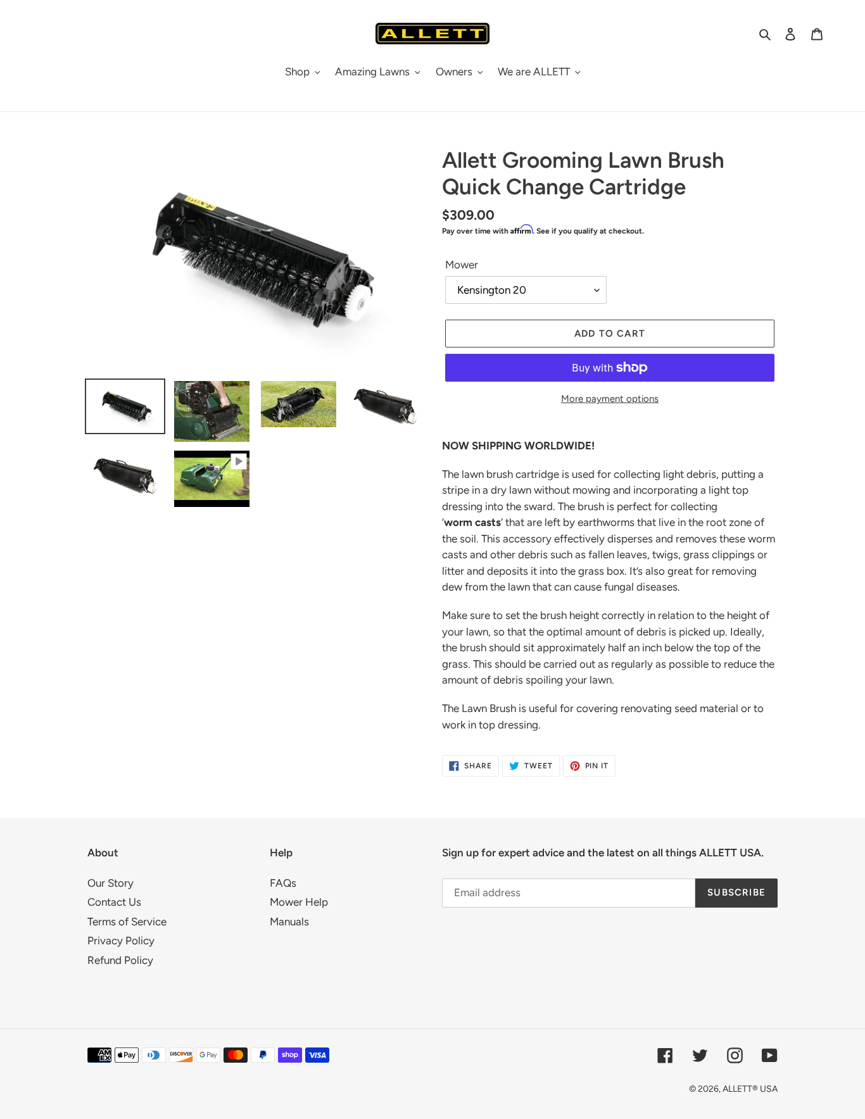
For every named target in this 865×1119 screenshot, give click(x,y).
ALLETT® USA (750, 1089)
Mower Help (299, 902)
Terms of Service (127, 921)
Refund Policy (120, 960)
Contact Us (114, 902)
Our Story (110, 883)
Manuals (289, 921)
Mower (461, 264)
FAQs (283, 883)
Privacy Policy (121, 940)
